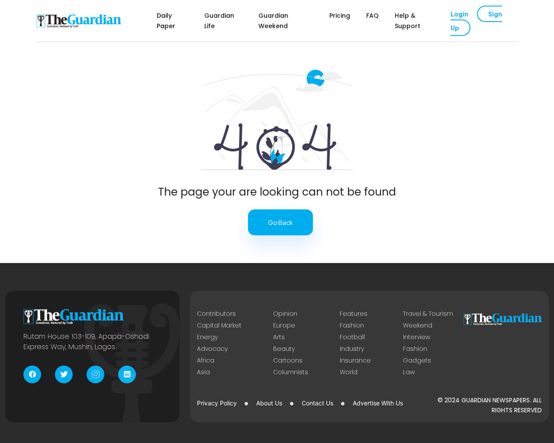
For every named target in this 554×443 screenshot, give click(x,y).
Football (352, 337)
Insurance (355, 360)
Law (409, 372)
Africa (205, 360)
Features (353, 313)
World (349, 372)
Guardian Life (219, 20)
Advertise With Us (378, 403)
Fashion (352, 325)
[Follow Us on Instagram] (95, 374)
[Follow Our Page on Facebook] (32, 374)
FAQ (372, 15)
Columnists (290, 372)
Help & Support (407, 20)
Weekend (417, 325)
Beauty (284, 348)
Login (459, 14)
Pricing (339, 15)
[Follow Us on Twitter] (64, 374)
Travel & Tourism (428, 313)
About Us (269, 403)
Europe (284, 325)
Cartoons (288, 360)
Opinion (285, 313)
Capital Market (219, 325)
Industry (352, 348)
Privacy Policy (217, 403)
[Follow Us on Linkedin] (127, 374)
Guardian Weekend (273, 20)
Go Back (280, 222)
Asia (203, 372)
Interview (416, 337)
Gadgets (417, 360)
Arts (279, 337)
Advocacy (212, 348)
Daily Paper (166, 20)
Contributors (216, 313)
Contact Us (317, 403)
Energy (207, 337)
